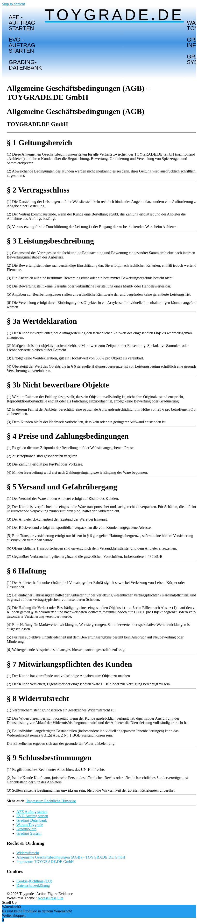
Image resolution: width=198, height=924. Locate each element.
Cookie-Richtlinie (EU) (34, 881)
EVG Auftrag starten (32, 816)
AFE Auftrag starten (31, 811)
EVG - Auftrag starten (22, 45)
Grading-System (28, 833)
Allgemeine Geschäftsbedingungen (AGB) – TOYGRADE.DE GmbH (70, 857)
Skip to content (13, 4)
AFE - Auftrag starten (22, 22)
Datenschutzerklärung (33, 885)
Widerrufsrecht (27, 853)
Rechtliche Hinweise (60, 801)
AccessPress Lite (50, 898)
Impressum (35, 801)
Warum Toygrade (29, 825)
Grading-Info (26, 829)
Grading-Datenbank (25, 65)
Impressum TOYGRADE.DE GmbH (45, 862)
